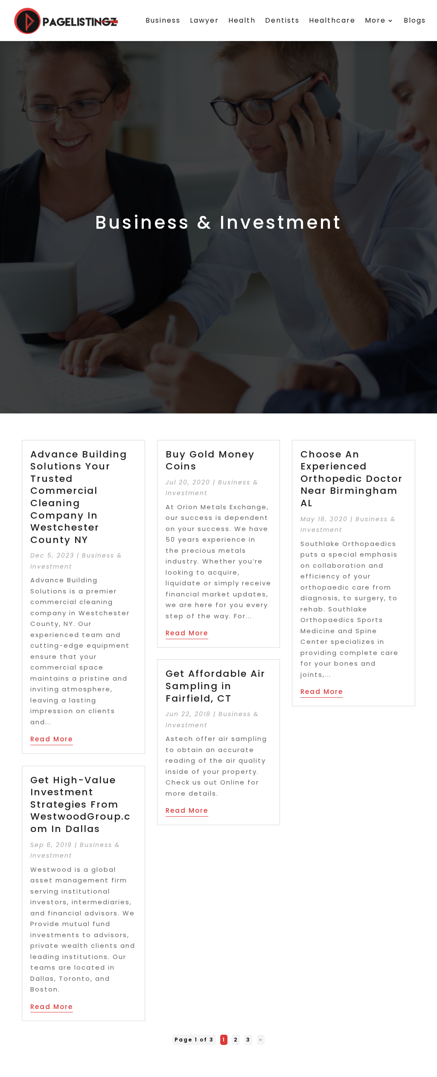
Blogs (415, 20)
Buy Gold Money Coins (210, 460)
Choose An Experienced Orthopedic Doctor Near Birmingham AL (351, 479)
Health (242, 20)
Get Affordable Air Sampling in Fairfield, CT (215, 686)
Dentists (282, 20)
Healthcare (332, 20)
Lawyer (204, 20)
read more (51, 739)
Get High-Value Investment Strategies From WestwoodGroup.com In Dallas (80, 804)
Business (163, 20)
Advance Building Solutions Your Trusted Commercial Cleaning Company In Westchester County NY (78, 497)
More (375, 20)
